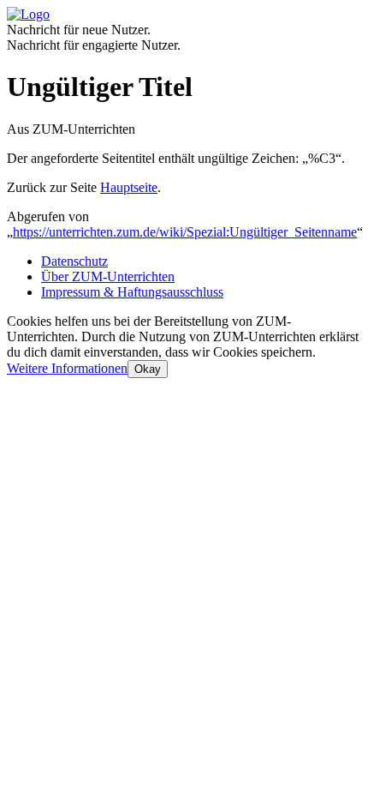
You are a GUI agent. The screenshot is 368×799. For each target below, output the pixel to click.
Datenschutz (74, 261)
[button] (67, 368)
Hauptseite (128, 187)
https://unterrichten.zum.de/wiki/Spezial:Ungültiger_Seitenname (185, 232)
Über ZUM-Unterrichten (108, 276)
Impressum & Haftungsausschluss (132, 292)
